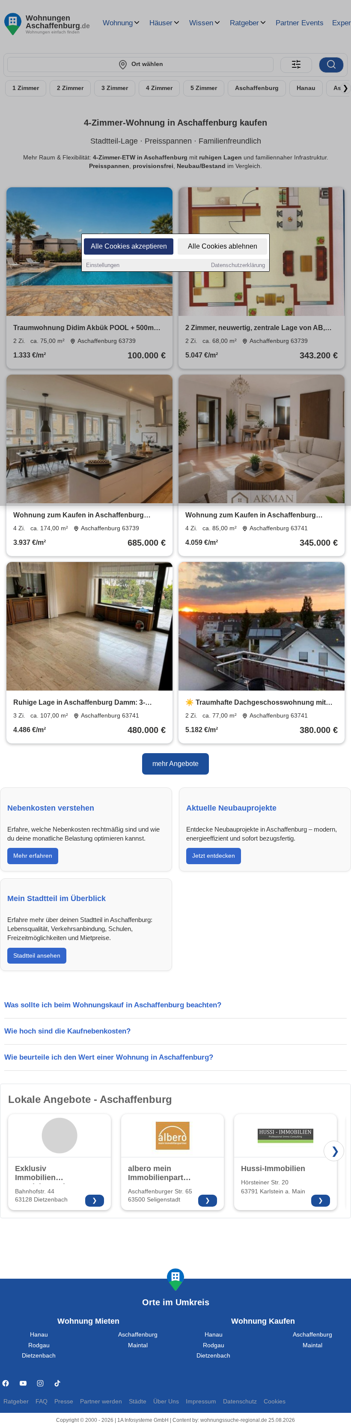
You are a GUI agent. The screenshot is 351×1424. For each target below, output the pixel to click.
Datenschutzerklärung (238, 265)
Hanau (39, 1334)
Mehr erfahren (32, 855)
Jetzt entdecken (213, 855)
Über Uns (166, 1401)
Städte (137, 1401)
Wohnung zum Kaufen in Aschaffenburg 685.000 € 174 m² (78, 515)
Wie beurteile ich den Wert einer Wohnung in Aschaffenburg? (108, 1057)
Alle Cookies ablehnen (222, 246)
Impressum (201, 1401)
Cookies (275, 1401)
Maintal (138, 1345)
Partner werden (101, 1401)
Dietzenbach (39, 1355)
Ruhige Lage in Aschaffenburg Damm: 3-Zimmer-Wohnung (79, 703)
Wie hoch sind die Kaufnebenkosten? (67, 1031)
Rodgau (39, 1345)
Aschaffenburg (138, 1334)
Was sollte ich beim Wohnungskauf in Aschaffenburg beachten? (112, 1005)
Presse (63, 1401)
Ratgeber (16, 1401)
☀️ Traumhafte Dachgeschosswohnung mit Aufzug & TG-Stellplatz (255, 703)
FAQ (42, 1401)
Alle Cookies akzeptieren (129, 246)
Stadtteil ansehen (36, 955)
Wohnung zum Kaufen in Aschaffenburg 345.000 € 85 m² (250, 515)
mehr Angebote (175, 763)
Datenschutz (240, 1401)
